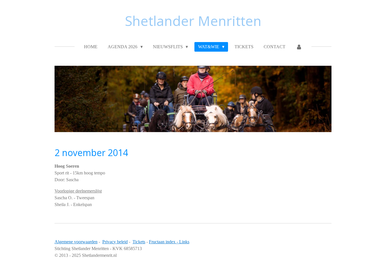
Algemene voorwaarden (76, 241)
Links (184, 241)
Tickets (139, 241)
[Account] (298, 47)
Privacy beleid (115, 241)
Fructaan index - (164, 241)
